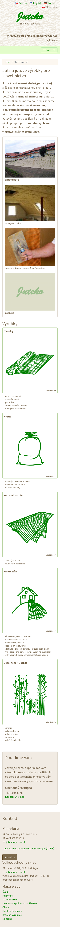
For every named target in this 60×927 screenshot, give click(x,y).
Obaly (5, 907)
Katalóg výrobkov (12, 914)
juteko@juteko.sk (14, 796)
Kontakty (9, 857)
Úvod (7, 62)
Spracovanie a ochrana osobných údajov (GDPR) (28, 848)
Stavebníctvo (9, 899)
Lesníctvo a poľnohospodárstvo (19, 903)
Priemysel (7, 895)
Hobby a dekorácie (12, 911)
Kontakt (7, 918)
